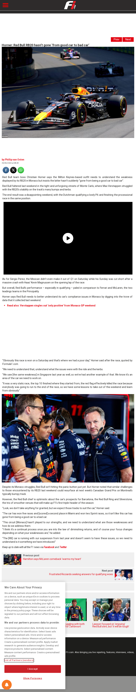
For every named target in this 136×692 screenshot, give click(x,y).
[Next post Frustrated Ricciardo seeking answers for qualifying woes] (68, 579)
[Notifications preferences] (7, 685)
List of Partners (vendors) (19, 660)
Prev (116, 39)
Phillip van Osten (14, 159)
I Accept (33, 669)
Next (128, 39)
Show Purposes (32, 678)
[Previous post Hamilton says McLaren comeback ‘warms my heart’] (68, 564)
